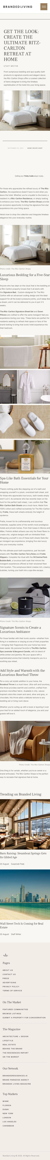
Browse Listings (12, 1014)
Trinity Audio (29, 176)
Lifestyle (8, 1041)
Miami (6, 1101)
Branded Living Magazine (17, 1084)
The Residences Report (16, 1053)
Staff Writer (11, 66)
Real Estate (9, 1045)
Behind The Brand (13, 1049)
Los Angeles (10, 1122)
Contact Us (9, 974)
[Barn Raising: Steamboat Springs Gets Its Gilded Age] (25, 824)
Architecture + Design (16, 1036)
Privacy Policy (11, 987)
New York (8, 1113)
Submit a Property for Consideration (24, 1018)
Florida (7, 1105)
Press (6, 978)
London (7, 1118)
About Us (8, 970)
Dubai (6, 1109)
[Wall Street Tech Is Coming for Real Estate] (25, 894)
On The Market (11, 1057)
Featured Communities (15, 1009)
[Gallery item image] (25, 352)
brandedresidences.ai (15, 1076)
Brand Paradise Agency (16, 1080)
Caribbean (8, 1126)
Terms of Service (12, 991)
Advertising (9, 983)
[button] (43, 6)
